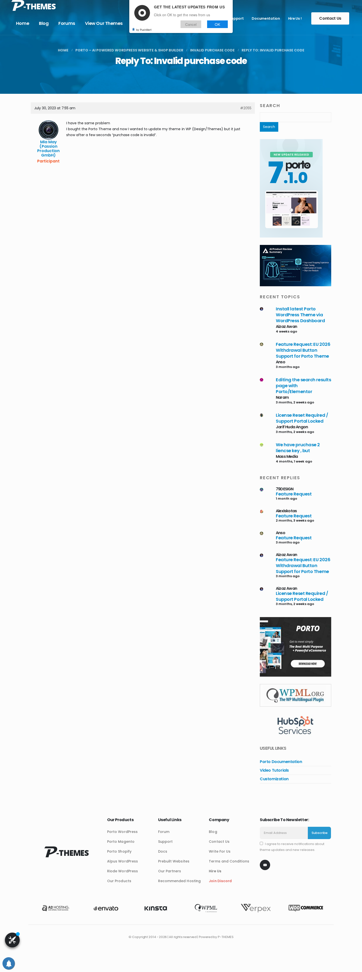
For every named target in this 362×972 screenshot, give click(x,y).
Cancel (191, 24)
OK (217, 24)
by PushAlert (143, 30)
